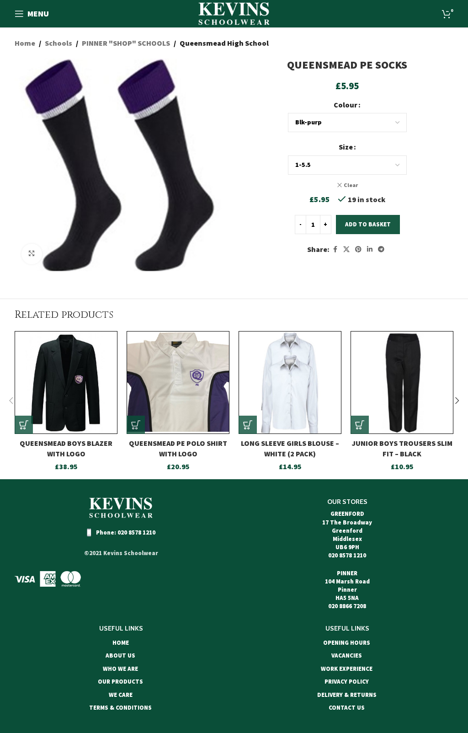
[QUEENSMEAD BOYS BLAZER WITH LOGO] (66, 382)
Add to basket (368, 224)
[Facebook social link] (335, 249)
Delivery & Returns (347, 695)
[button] (11, 400)
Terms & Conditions (120, 708)
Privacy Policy (346, 681)
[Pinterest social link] (358, 249)
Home (25, 43)
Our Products (120, 681)
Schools (58, 43)
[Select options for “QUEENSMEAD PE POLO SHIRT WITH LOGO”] (136, 425)
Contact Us (347, 708)
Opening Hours (346, 643)
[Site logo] (234, 12)
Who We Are (120, 669)
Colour (345, 104)
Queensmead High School (224, 43)
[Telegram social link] (381, 249)
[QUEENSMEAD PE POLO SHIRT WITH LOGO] (178, 382)
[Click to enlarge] (31, 254)
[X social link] (346, 249)
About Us (120, 655)
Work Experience (346, 669)
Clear (351, 185)
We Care (121, 695)
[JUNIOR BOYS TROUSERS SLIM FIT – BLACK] (402, 382)
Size (346, 146)
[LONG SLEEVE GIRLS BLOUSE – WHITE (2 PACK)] (290, 382)
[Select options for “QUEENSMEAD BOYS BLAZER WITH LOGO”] (24, 425)
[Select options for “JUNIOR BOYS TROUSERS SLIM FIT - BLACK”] (360, 425)
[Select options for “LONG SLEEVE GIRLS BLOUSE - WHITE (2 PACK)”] (248, 425)
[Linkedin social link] (369, 249)
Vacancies (346, 655)
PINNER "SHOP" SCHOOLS (126, 43)
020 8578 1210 (136, 532)
